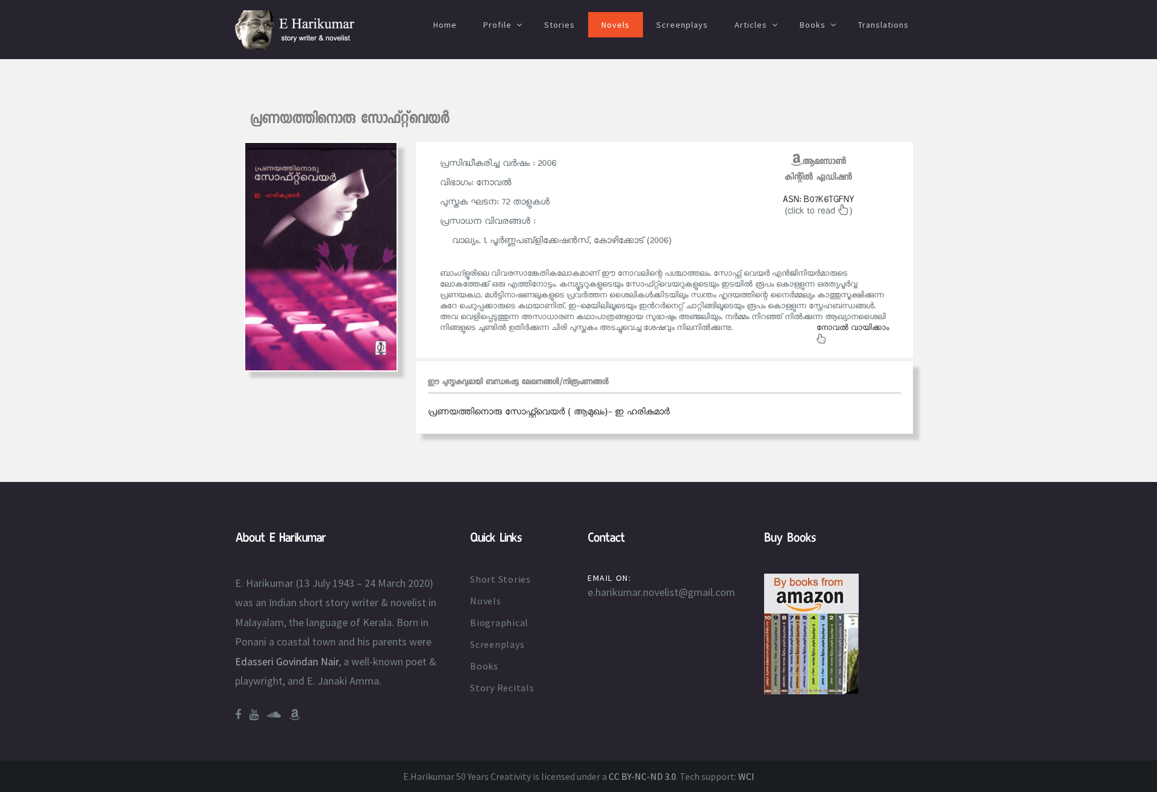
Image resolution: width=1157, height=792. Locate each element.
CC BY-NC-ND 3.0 (642, 776)
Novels (615, 24)
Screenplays (682, 24)
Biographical (499, 622)
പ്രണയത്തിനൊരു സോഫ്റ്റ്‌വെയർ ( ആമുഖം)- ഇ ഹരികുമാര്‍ (548, 412)
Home (445, 24)
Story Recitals (502, 688)
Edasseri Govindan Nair (287, 661)
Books (813, 24)
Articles (751, 24)
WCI (746, 776)
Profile (497, 24)
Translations (883, 24)
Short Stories (500, 579)
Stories (559, 24)
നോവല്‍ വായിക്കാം (853, 328)
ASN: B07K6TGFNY (818, 199)
